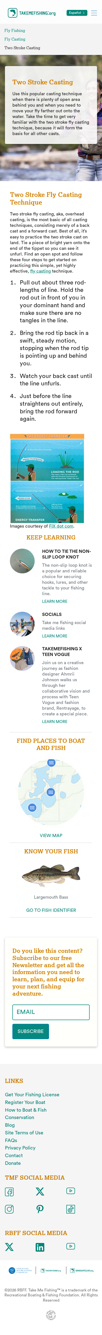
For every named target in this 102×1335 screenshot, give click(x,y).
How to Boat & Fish (26, 1110)
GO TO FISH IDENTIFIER (51, 910)
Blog (10, 1125)
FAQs (11, 1140)
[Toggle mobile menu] (94, 13)
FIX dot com (61, 526)
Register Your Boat (25, 1102)
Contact (14, 1155)
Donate (13, 1163)
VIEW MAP (51, 835)
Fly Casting (14, 39)
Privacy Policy (20, 1148)
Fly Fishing (14, 30)
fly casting (40, 271)
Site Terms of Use (24, 1132)
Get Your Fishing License (32, 1094)
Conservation (19, 1117)
